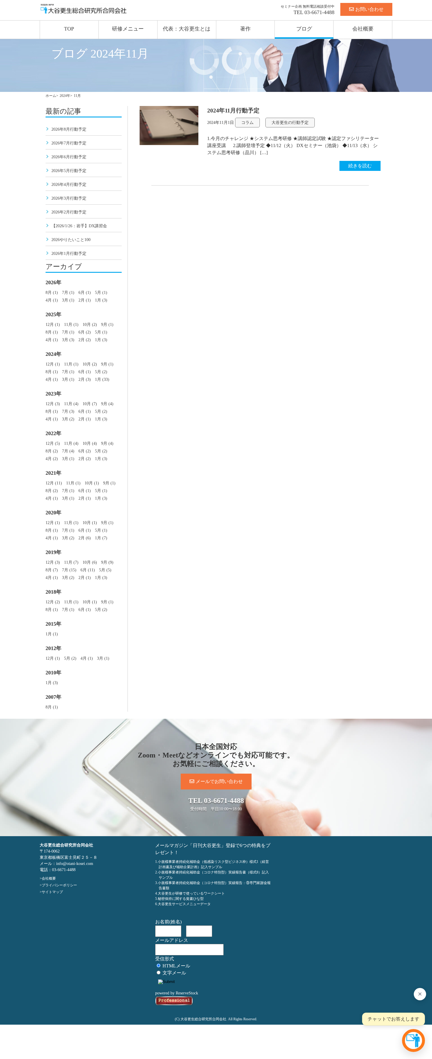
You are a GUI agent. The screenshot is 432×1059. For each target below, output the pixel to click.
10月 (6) (90, 562)
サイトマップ (52, 892)
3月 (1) (68, 300)
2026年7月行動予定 (68, 143)
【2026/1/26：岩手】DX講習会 (79, 226)
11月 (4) (71, 404)
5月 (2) (101, 372)
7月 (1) (68, 292)
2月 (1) (84, 300)
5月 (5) (105, 570)
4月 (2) (52, 459)
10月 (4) (90, 443)
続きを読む (360, 165)
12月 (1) (53, 324)
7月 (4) (68, 451)
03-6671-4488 (319, 12)
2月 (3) (84, 379)
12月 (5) (53, 443)
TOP (69, 29)
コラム (247, 122)
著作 (245, 29)
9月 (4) (107, 404)
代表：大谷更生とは (186, 29)
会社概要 (363, 29)
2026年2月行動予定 (68, 212)
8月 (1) (52, 292)
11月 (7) (71, 562)
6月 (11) (88, 570)
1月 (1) (52, 634)
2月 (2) (84, 340)
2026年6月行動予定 (68, 157)
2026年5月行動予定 (68, 171)
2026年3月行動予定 (68, 198)
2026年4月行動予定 (68, 184)
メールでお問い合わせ (219, 781)
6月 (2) (84, 332)
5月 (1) (101, 292)
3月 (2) (68, 419)
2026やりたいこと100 (71, 240)
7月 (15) (69, 570)
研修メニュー (128, 29)
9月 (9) (107, 562)
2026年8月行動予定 (68, 129)
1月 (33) (102, 379)
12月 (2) (53, 602)
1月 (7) (101, 538)
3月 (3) (68, 340)
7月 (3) (68, 411)
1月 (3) (101, 300)
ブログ (304, 29)
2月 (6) (84, 538)
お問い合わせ (369, 9)
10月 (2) (90, 324)
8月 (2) (52, 451)
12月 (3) (53, 404)
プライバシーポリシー (59, 885)
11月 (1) (71, 324)
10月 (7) (90, 404)
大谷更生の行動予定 (290, 122)
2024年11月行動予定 (233, 110)
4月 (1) (52, 300)
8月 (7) (52, 570)
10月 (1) (92, 483)
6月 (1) (84, 292)
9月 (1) (107, 324)
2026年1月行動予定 (68, 253)
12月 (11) (54, 483)
